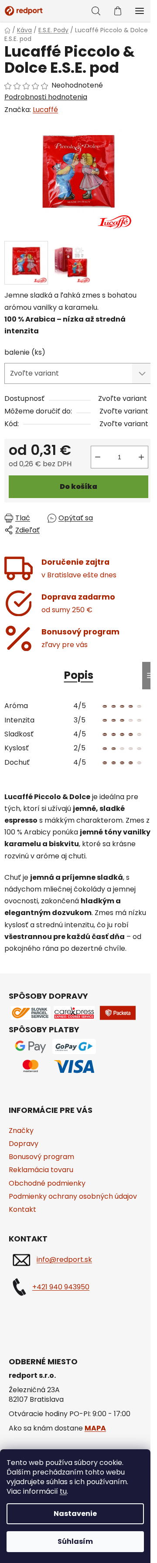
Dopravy (23, 1144)
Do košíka (78, 486)
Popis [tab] (78, 675)
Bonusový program (41, 1157)
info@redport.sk (64, 1260)
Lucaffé (45, 110)
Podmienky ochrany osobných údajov (73, 1196)
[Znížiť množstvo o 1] (97, 457)
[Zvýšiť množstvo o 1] (141, 457)
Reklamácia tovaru (41, 1170)
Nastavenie (75, 1514)
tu (63, 1491)
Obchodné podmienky (47, 1183)
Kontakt (22, 1209)
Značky (21, 1131)
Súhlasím (75, 1541)
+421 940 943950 (60, 1287)
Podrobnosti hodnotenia (45, 97)
